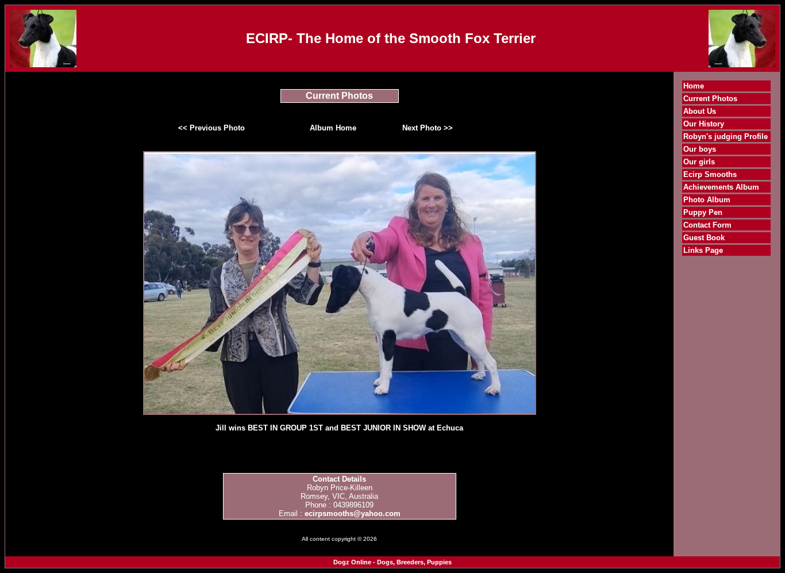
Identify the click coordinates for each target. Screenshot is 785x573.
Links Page (703, 250)
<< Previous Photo (211, 128)
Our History (703, 124)
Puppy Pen (702, 212)
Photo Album (706, 199)
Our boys (699, 149)
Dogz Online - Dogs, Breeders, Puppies (392, 562)
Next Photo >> (427, 128)
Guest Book (704, 237)
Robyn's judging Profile (725, 136)
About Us (699, 111)
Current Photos (710, 98)
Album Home (333, 128)
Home (693, 86)
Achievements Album (721, 187)
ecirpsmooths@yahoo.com (353, 513)
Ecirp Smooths (710, 174)
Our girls (699, 161)
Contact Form (707, 225)
